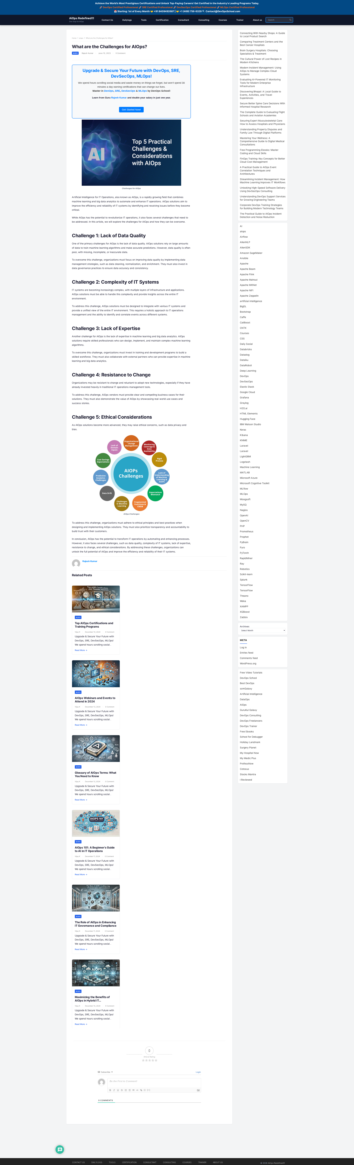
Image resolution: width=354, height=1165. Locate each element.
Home (74, 38)
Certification (129, 1162)
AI (241, 226)
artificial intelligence (251, 301)
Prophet (244, 536)
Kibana (244, 435)
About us (218, 1162)
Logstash (245, 462)
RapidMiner (246, 558)
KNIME (243, 440)
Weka (243, 601)
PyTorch (244, 553)
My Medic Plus (248, 758)
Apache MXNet (248, 285)
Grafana (244, 397)
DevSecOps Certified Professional (196, 7)
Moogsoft (245, 499)
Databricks (246, 349)
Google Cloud (247, 392)
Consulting (169, 1162)
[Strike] (122, 1090)
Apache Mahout (248, 279)
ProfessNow (246, 763)
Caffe (243, 317)
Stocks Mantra (248, 774)
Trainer (202, 1162)
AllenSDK (245, 247)
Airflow (244, 236)
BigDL (243, 306)
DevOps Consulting (250, 715)
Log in (243, 647)
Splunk (243, 579)
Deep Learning (248, 370)
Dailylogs (96, 1162)
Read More (81, 650)
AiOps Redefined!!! (81, 18)
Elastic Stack (247, 386)
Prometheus (246, 531)
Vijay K (77, 632)
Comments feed (249, 658)
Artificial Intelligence (251, 694)
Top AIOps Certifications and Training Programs (94, 625)
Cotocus (244, 769)
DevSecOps (128, 90)
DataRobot (246, 365)
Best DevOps (247, 683)
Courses (244, 333)
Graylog (244, 403)
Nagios (244, 510)
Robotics (245, 569)
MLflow (244, 488)
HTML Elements (249, 413)
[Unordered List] (130, 1090)
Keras (243, 429)
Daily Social (246, 344)
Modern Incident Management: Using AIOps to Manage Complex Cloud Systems (260, 71)
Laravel (244, 445)
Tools (112, 1162)
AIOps (243, 704)
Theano (244, 595)
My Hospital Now (249, 753)
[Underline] (118, 1090)
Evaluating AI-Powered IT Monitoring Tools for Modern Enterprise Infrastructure (260, 83)
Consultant (149, 1162)
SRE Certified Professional (157, 7)
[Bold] (110, 1090)
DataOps (245, 699)
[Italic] (114, 1090)
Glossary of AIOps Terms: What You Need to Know (95, 774)
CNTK (243, 328)
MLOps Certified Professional (237, 7)
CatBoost (245, 322)
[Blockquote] (133, 1090)
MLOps (142, 90)
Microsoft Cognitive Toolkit (254, 483)
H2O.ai (243, 408)
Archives (244, 626)
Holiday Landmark (250, 742)
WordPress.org (248, 663)
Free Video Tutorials (251, 672)
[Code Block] (137, 1090)
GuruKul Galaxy (248, 710)
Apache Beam (247, 269)
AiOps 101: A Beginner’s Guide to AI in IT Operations (95, 849)
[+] (148, 1090)
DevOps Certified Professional (120, 7)
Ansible (244, 258)
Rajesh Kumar (87, 53)
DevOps (109, 90)
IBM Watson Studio (250, 424)
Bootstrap (245, 311)
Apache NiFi (246, 290)
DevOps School (248, 678)
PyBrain (244, 542)
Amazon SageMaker (251, 253)
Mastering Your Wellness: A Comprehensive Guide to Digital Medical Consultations (262, 141)
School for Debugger (251, 736)
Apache (244, 263)
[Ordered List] (126, 1090)
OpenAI (244, 515)
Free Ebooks (247, 731)
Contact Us (78, 1162)
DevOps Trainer (248, 726)
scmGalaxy (246, 688)
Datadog (244, 354)
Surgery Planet (248, 747)
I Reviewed (246, 779)
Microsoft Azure (248, 478)
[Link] (141, 1090)
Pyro (242, 547)
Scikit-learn (246, 574)
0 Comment (121, 53)
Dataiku (244, 360)
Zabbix (244, 617)
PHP (242, 526)
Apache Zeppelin (249, 295)
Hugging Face (247, 419)
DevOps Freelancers (251, 720)
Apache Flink (247, 274)
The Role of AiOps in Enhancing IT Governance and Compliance (95, 924)
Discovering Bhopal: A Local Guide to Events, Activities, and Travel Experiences (260, 95)
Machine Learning (250, 467)
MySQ (243, 504)
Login (198, 1072)
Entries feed (246, 652)
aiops (81, 38)
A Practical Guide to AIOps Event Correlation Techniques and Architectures (258, 170)
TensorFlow (246, 585)
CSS (242, 338)
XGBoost (245, 611)
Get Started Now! (131, 109)
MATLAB (245, 472)
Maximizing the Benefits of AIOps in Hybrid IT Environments (92, 1000)
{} (145, 1090)
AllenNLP (245, 242)
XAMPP (244, 606)
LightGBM (245, 456)
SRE (117, 90)
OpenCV (244, 520)
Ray (242, 563)
